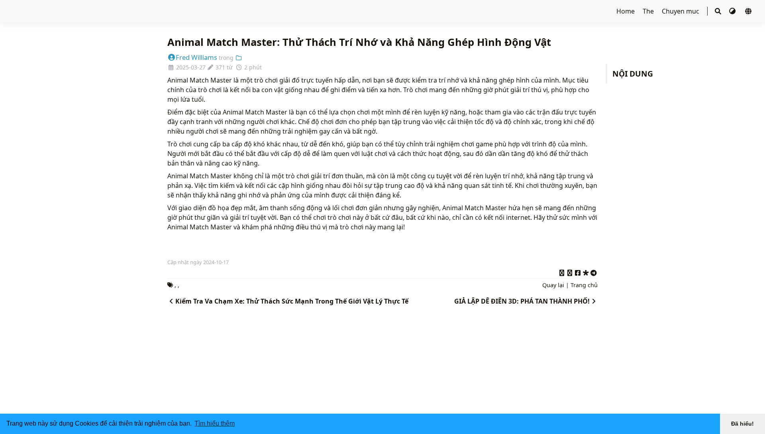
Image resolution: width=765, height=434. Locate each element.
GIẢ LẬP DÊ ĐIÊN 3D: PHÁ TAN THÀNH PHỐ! (522, 301)
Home (626, 11)
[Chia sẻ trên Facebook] (578, 271)
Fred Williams (196, 57)
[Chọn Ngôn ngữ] (748, 11)
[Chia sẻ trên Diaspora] (586, 271)
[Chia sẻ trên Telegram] (594, 271)
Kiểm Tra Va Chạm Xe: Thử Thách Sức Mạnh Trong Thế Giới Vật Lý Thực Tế (291, 301)
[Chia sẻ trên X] (562, 271)
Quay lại (553, 285)
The (649, 11)
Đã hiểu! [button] (742, 423)
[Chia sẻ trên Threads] (570, 271)
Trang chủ (584, 285)
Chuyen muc (681, 11)
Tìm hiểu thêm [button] (214, 423)
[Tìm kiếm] (718, 11)
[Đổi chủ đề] (733, 11)
